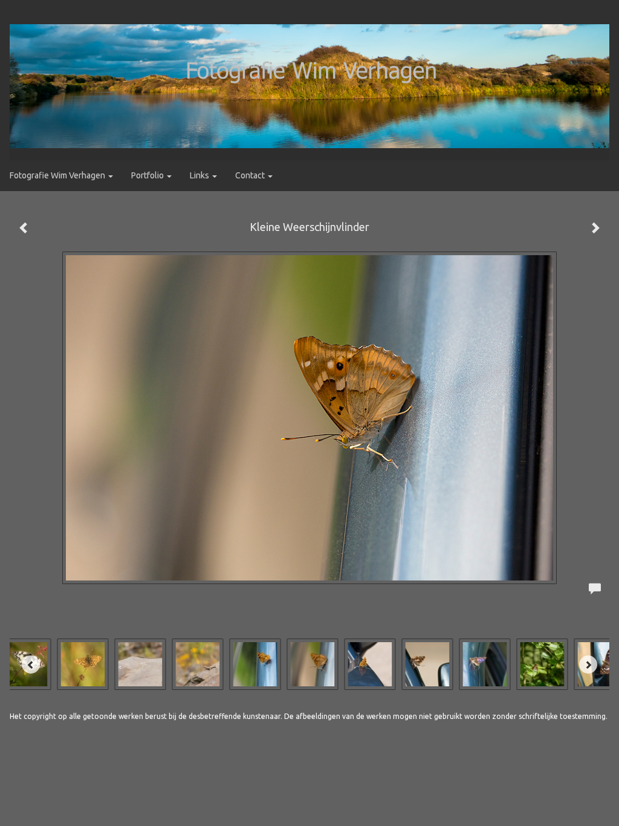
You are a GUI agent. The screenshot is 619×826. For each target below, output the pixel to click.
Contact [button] (251, 175)
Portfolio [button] (148, 175)
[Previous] (31, 664)
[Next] (588, 664)
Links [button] (200, 175)
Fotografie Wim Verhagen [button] (58, 175)
